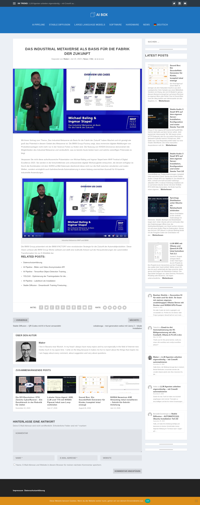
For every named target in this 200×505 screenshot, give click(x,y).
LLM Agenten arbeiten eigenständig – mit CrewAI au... (52, 3)
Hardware (132, 25)
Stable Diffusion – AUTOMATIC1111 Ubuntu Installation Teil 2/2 (166, 416)
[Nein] (196, 501)
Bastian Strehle (160, 295)
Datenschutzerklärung (34, 490)
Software (115, 25)
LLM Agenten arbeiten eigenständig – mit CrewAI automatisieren (167, 359)
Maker (66, 59)
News (146, 25)
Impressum (18, 490)
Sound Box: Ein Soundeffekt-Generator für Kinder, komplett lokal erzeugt (176, 73)
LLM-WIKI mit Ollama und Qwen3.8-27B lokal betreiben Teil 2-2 (177, 248)
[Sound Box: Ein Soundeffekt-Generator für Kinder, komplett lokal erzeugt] (93, 384)
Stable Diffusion (59, 25)
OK (147, 501)
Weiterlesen (164, 101)
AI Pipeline (38, 25)
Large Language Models (89, 25)
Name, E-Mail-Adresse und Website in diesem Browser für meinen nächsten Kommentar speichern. (59, 465)
